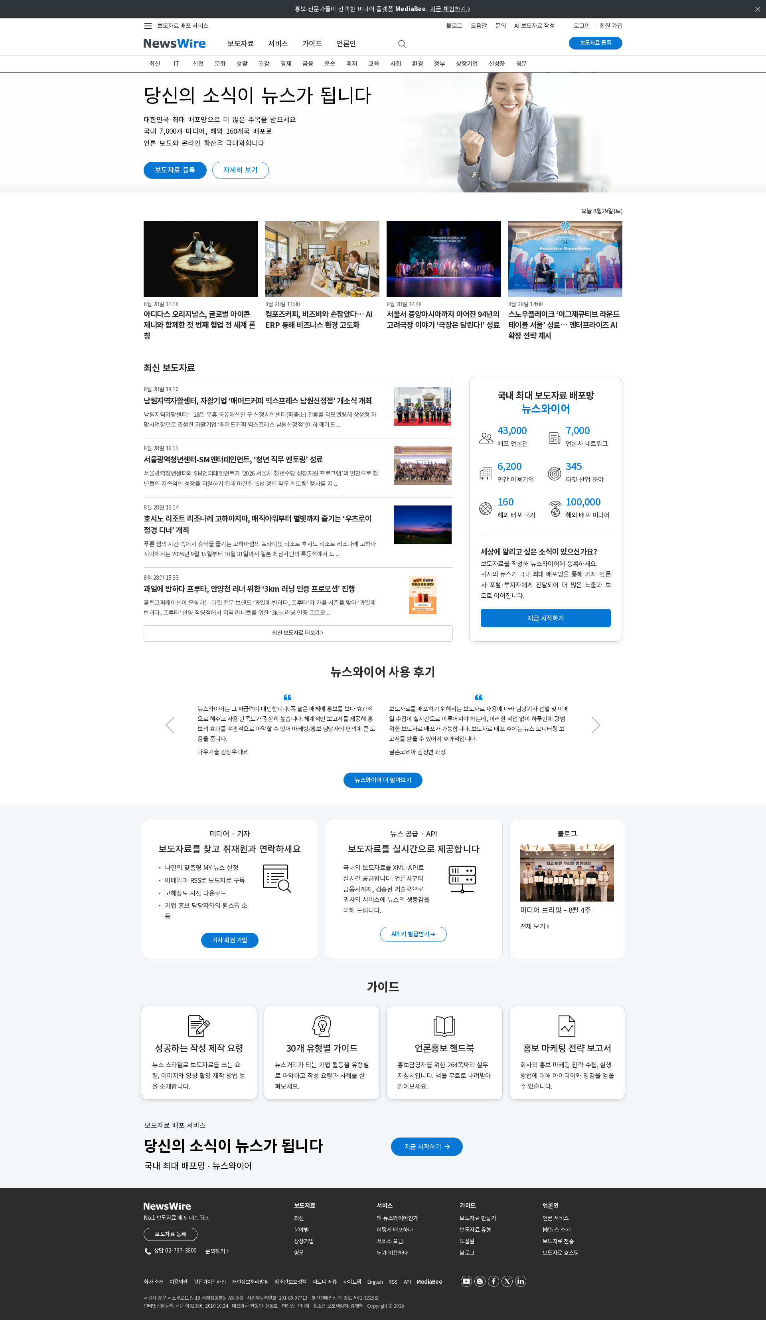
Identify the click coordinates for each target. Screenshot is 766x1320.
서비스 (278, 43)
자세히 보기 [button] (240, 170)
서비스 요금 (390, 1241)
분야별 (301, 1229)
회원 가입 (611, 26)
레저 (351, 63)
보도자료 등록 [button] (175, 170)
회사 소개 (154, 1281)
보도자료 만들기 (478, 1218)
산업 (198, 63)
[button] (170, 729)
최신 (154, 63)
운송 (329, 63)
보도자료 (240, 43)
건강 (264, 63)
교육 (373, 63)
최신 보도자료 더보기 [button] (297, 632)
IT (176, 63)
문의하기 (216, 1251)
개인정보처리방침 (250, 1281)
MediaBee (429, 1281)
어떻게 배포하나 (395, 1229)
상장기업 (467, 63)
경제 (285, 63)
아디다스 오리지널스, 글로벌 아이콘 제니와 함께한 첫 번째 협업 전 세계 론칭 (199, 324)
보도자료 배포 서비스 (183, 26)
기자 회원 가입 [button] (229, 940)
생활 (242, 63)
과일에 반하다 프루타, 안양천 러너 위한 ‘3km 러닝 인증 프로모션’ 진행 (249, 589)
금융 (307, 63)
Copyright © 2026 (385, 1306)
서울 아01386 (189, 1306)
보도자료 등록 (596, 42)
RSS (393, 1281)
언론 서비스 (556, 1218)
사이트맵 (352, 1281)
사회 (395, 63)
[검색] (402, 44)
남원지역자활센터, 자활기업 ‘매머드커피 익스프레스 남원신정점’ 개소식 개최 (258, 401)
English (375, 1281)
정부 (439, 63)
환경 (417, 63)
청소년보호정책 (290, 1281)
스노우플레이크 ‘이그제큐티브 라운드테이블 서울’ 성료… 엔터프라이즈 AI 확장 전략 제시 (564, 324)
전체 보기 (534, 926)
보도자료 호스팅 (561, 1253)
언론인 (346, 43)
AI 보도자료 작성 (534, 26)
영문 (521, 63)
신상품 (497, 63)
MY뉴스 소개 (557, 1229)
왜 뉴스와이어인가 (397, 1218)
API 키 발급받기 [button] (413, 934)
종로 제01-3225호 (360, 1298)
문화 (220, 63)
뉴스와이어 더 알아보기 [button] (383, 780)
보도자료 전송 (558, 1241)
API (407, 1281)
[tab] (332, 1206)
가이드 (312, 43)
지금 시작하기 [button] (545, 618)
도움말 (479, 26)
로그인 (582, 26)
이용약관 (179, 1281)
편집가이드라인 (210, 1281)
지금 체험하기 (450, 9)
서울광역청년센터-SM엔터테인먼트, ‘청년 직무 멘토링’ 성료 (233, 459)
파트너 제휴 (325, 1281)
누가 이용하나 (392, 1253)
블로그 (454, 26)
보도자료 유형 (475, 1229)
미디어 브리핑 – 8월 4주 (555, 910)
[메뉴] (150, 26)
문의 (500, 26)
